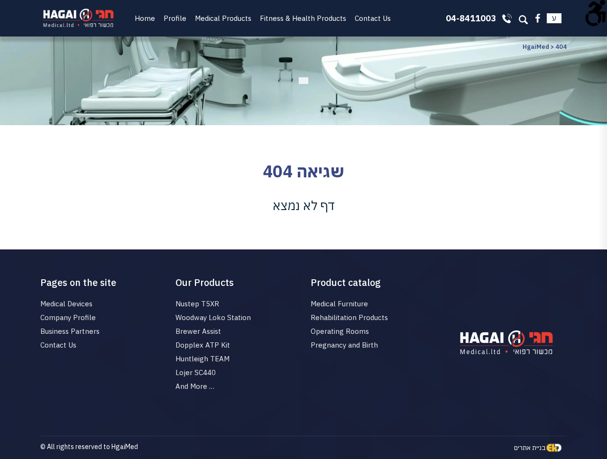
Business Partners (70, 331)
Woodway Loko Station (213, 317)
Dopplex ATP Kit (202, 344)
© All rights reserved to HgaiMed (89, 446)
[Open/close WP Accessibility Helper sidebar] (595, 11)
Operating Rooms (340, 331)
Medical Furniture (339, 303)
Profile (175, 18)
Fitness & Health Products (303, 18)
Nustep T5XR (197, 303)
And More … (194, 386)
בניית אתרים (530, 447)
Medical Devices (66, 303)
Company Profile (68, 317)
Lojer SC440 (195, 372)
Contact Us (373, 18)
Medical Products (223, 18)
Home (145, 18)
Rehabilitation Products (349, 317)
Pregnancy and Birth (344, 344)
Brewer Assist (198, 331)
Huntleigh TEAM (202, 358)
